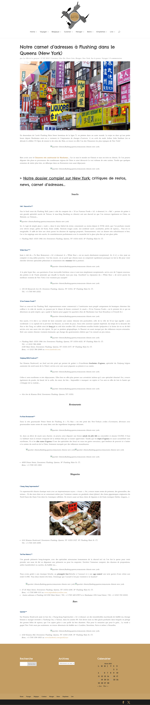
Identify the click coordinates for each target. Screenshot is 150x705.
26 (102, 683)
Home (32, 32)
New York (86, 58)
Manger (79, 32)
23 (114, 680)
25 (99, 683)
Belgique (55, 32)
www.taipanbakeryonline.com (55, 592)
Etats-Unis (70, 58)
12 (102, 676)
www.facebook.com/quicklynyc (56, 637)
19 (102, 680)
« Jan (99, 686)
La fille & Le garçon (31, 58)
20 (105, 680)
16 (114, 676)
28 (108, 683)
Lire (111, 32)
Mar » (105, 686)
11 (99, 676)
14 (108, 676)
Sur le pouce (96, 58)
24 (117, 680)
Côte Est (62, 58)
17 (117, 676)
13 (105, 676)
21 (108, 680)
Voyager (43, 32)
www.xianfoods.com (52, 349)
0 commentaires (116, 58)
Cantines (54, 58)
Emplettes (100, 32)
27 (105, 683)
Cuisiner (67, 32)
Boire (89, 32)
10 (117, 673)
